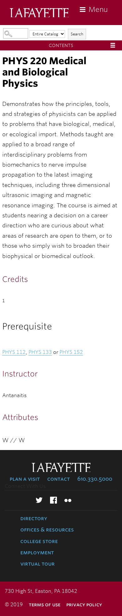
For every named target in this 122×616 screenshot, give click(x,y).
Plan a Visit (25, 479)
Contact (58, 479)
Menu (98, 9)
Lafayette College (39, 13)
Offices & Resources (47, 529)
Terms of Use (44, 605)
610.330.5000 (94, 479)
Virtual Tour (37, 564)
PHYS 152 (71, 352)
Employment (37, 552)
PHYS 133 (40, 352)
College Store (39, 541)
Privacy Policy (84, 605)
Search (77, 34)
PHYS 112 (14, 352)
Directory (33, 518)
